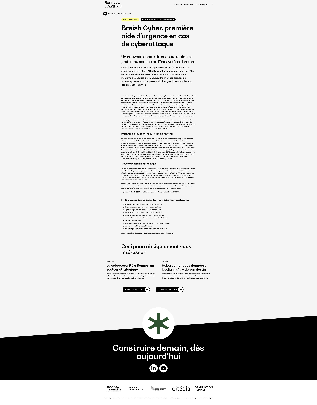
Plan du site (169, 398)
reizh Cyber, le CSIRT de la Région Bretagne (140, 192)
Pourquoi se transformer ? (134, 290)
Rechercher (212, 4)
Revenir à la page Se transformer (119, 13)
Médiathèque (176, 398)
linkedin (153, 368)
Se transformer (189, 5)
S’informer (178, 5)
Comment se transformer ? (167, 290)
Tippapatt (168, 233)
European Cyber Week (136, 100)
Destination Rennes (202, 398)
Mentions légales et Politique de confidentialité (116, 398)
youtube (163, 368)
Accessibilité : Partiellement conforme (139, 398)
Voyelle (211, 398)
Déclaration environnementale (157, 398)
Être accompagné (203, 5)
